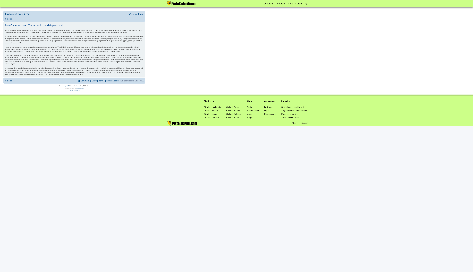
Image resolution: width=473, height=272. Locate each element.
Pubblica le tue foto (289, 114)
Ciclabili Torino (232, 118)
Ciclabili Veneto (211, 111)
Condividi (268, 3)
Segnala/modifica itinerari (292, 107)
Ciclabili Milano (233, 111)
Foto (290, 3)
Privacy (294, 123)
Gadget (250, 118)
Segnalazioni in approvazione (294, 111)
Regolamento (270, 114)
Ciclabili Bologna (233, 114)
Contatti (304, 123)
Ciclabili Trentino (211, 118)
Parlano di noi (253, 111)
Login (266, 111)
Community (269, 101)
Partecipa (285, 101)
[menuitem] (26, 14)
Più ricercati (209, 101)
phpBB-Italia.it (80, 88)
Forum (299, 3)
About (249, 101)
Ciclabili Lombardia (212, 107)
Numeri (250, 114)
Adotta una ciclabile (290, 118)
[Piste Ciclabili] (182, 3)
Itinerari (281, 3)
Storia (249, 107)
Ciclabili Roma (232, 107)
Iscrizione (268, 107)
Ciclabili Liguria (211, 114)
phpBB (67, 86)
